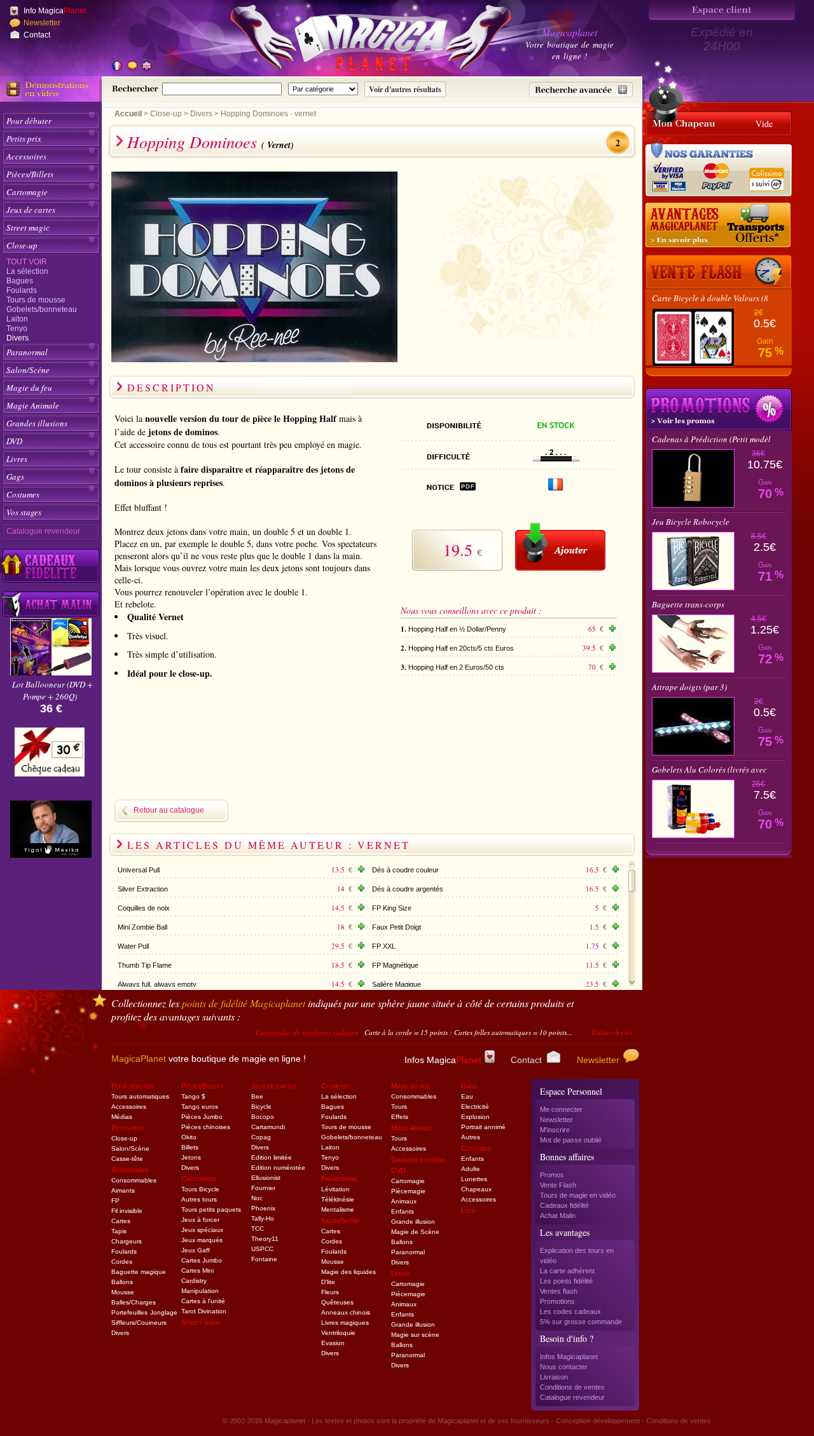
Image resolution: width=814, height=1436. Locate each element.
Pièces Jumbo (202, 1116)
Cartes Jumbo (201, 1260)
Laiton (17, 319)
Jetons (191, 1157)
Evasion (333, 1342)
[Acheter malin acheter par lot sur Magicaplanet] (51, 604)
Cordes (121, 1261)
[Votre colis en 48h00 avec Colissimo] (765, 175)
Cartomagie (27, 192)
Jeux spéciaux (202, 1229)
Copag (261, 1137)
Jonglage (163, 1312)
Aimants (123, 1190)
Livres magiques (345, 1322)
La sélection (27, 271)
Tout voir (26, 261)
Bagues (19, 280)
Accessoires (26, 156)
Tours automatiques (140, 1096)
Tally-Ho (262, 1218)
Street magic (28, 227)
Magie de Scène (415, 1231)
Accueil (128, 113)
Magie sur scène (415, 1334)
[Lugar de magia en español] (131, 66)
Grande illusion (413, 1221)
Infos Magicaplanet (569, 1356)
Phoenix (263, 1208)
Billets (189, 1147)
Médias (121, 1116)
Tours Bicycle (200, 1189)
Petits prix (23, 138)
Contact (37, 34)
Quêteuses (337, 1302)
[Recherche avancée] (581, 89)
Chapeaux (476, 1189)
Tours (399, 1106)
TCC (257, 1228)
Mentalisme (337, 1209)
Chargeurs (126, 1241)
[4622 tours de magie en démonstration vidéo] (51, 89)
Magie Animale (32, 405)
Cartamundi (268, 1126)
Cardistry (194, 1280)
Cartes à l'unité (203, 1300)
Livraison (554, 1377)
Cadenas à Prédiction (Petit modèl (711, 439)
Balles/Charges (133, 1302)
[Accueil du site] (356, 41)
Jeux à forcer (200, 1219)
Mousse (122, 1292)
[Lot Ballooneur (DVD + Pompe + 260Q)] (51, 672)
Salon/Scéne (28, 370)
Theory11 (265, 1238)
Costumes (22, 494)
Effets (399, 1116)
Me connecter (561, 1109)
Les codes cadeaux (570, 1311)
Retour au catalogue (169, 810)
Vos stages (23, 512)
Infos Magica (442, 1060)
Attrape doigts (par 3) (689, 687)
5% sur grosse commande (581, 1321)
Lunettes (474, 1178)
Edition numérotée (278, 1167)
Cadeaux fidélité (564, 1205)
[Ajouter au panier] (560, 547)
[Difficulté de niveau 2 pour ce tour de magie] (556, 458)
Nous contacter (564, 1367)
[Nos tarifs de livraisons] (718, 225)
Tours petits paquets (211, 1209)
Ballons (122, 1281)
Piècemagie (408, 1191)
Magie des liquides (348, 1271)
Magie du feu (29, 387)
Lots (468, 1210)
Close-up (22, 245)
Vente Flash (558, 1185)
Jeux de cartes (30, 209)
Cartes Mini (197, 1270)
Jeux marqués (202, 1239)
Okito (189, 1137)
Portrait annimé (483, 1126)
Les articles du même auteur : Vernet (268, 844)
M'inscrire (555, 1130)
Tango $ (193, 1096)
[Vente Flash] (718, 272)
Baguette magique (138, 1271)
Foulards (21, 290)
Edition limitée (271, 1157)
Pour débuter (29, 120)
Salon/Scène (130, 1148)
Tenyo (16, 328)
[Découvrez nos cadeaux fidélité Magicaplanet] (51, 566)
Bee (257, 1096)
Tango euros (199, 1106)
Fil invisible (126, 1210)
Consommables (133, 1180)
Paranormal (27, 352)
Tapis (119, 1231)
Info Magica (55, 10)
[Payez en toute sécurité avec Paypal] (715, 175)
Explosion (475, 1116)
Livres (16, 458)
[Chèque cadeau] (50, 756)
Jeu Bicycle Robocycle (690, 521)
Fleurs (330, 1292)
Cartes (120, 1220)
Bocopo (262, 1116)
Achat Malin (558, 1215)
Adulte (470, 1168)
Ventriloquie (338, 1332)
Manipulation (200, 1290)
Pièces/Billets (29, 174)
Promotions (557, 1301)
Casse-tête (127, 1158)
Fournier (263, 1187)
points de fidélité (243, 1003)
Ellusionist (265, 1177)
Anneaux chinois (345, 1312)
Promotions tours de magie (718, 409)
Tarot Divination (203, 1311)
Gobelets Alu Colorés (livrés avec (709, 769)
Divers (17, 338)
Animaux (404, 1201)
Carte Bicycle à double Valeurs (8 (710, 298)
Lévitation (335, 1189)
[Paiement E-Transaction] (672, 175)
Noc (257, 1198)
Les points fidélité (566, 1281)
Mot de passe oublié (571, 1140)
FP (115, 1200)
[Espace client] (722, 10)
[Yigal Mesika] (51, 829)
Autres (470, 1137)
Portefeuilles (129, 1312)
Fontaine (264, 1259)
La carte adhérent (567, 1271)
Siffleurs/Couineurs (139, 1322)
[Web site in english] (146, 66)
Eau (467, 1096)
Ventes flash (558, 1291)
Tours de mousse (36, 299)
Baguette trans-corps (688, 604)
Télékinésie (337, 1199)
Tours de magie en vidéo (578, 1195)
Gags (15, 476)
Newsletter (42, 22)
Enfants (402, 1211)
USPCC (262, 1248)
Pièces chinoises (205, 1126)
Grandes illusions (36, 423)
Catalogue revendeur (43, 531)
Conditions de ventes (572, 1387)
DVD (14, 441)
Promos (552, 1175)
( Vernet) (277, 145)
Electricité (475, 1106)
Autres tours (199, 1199)
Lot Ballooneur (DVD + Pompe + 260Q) (52, 690)
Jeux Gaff (195, 1250)
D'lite (328, 1281)
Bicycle (261, 1106)
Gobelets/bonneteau (41, 309)
